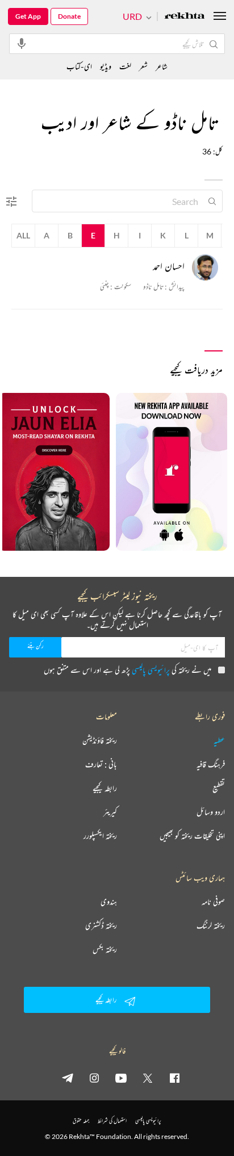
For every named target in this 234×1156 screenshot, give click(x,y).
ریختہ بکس (105, 949)
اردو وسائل (211, 811)
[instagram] (94, 1078)
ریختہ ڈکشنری (101, 925)
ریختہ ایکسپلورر (100, 835)
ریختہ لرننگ (211, 925)
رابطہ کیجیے (105, 788)
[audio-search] (21, 43)
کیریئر (110, 811)
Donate (69, 16)
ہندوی (109, 901)
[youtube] (121, 1078)
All (23, 235)
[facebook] (174, 1078)
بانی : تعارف (101, 764)
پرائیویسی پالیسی (151, 669)
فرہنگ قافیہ (211, 764)
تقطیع (218, 788)
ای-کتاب (79, 66)
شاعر (162, 66)
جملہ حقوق (81, 1120)
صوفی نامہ (213, 901)
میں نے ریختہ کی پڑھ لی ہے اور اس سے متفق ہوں (127, 669)
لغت (125, 66)
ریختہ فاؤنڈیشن (99, 740)
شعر (143, 66)
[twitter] (148, 1078)
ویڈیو (105, 66)
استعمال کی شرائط (112, 1120)
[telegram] (67, 1078)
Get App (28, 16)
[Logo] (184, 16)
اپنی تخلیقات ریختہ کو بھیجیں (192, 835)
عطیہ (219, 740)
